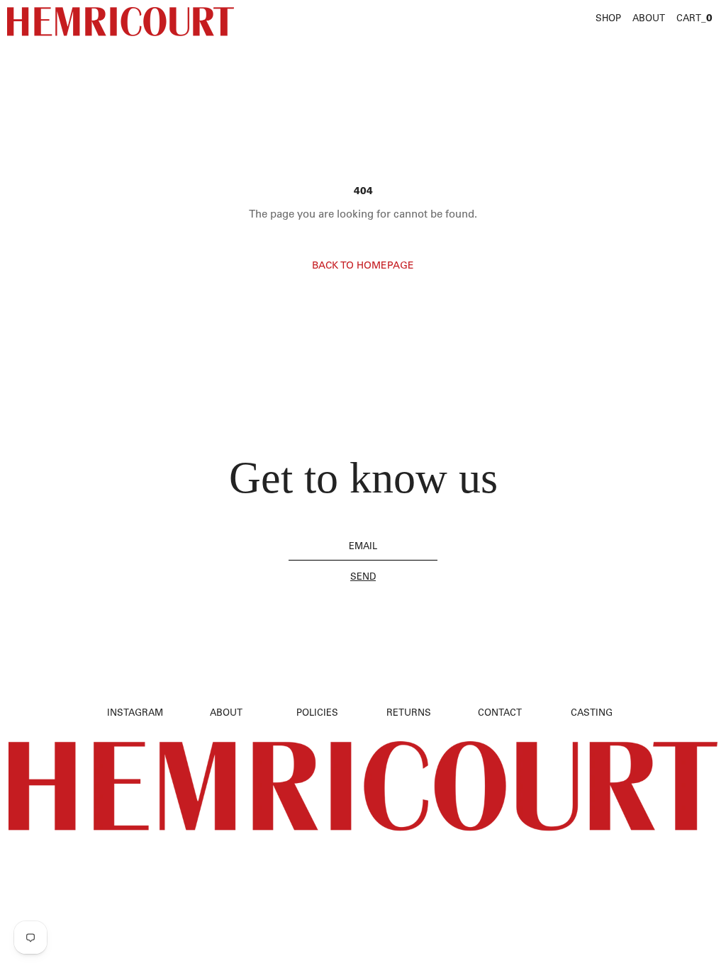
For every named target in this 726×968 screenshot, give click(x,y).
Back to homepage (363, 265)
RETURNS (408, 712)
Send (363, 576)
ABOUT (648, 17)
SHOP (608, 17)
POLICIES (317, 712)
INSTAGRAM (135, 712)
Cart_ (694, 17)
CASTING (592, 712)
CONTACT (500, 712)
